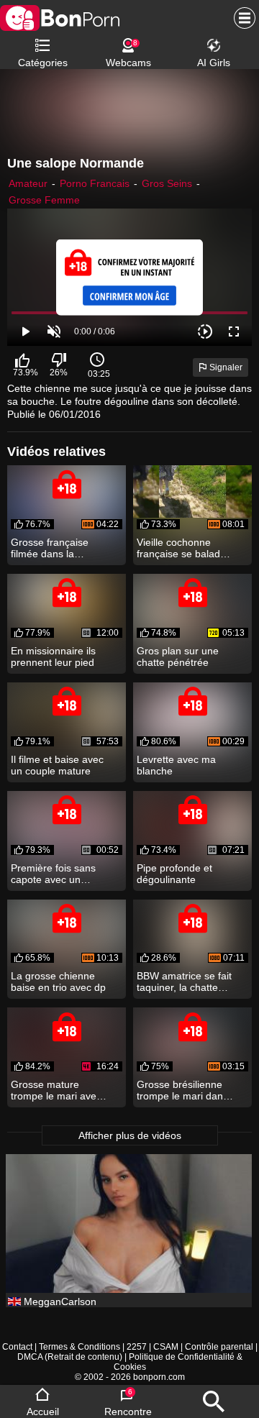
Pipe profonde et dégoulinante (174, 873)
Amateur (28, 183)
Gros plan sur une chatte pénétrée (178, 656)
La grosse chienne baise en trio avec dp (58, 981)
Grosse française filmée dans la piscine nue (49, 547)
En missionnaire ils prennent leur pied (53, 656)
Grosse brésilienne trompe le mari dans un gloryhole (182, 1090)
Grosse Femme (44, 200)
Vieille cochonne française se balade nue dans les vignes (182, 547)
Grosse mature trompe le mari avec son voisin (56, 1090)
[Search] (213, 1401)
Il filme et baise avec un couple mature (57, 765)
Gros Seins (167, 183)
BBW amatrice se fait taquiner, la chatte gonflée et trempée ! (184, 981)
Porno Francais (95, 183)
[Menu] (241, 18)
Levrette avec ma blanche (176, 765)
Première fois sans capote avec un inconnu (53, 873)
